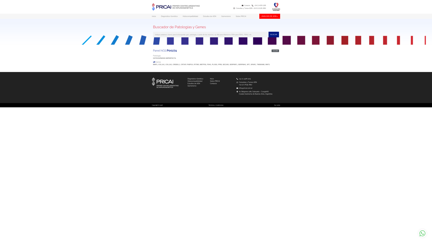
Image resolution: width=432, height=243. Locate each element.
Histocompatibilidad (190, 16)
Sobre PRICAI (241, 16)
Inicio (154, 16)
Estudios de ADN (209, 16)
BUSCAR (273, 35)
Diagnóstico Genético (169, 16)
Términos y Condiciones (215, 105)
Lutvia (278, 105)
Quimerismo (226, 16)
